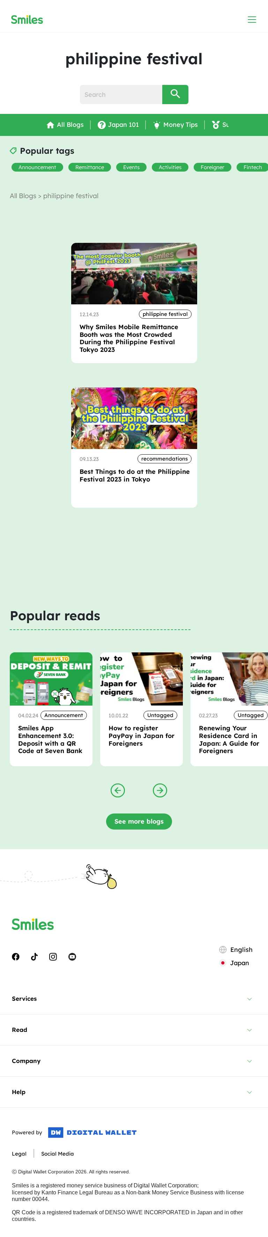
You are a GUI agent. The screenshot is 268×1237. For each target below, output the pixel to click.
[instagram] (53, 956)
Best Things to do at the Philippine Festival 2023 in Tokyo (135, 475)
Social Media (57, 1153)
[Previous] (118, 790)
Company (26, 1060)
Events (131, 167)
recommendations (164, 458)
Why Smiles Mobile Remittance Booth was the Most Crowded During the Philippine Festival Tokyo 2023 (129, 338)
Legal (19, 1153)
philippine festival (165, 314)
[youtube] (72, 956)
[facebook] (16, 956)
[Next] (160, 790)
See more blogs (139, 821)
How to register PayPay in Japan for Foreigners (141, 735)
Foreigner (212, 167)
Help (18, 1091)
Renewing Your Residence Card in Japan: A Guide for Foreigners (229, 739)
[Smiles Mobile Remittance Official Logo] (27, 20)
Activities (170, 167)
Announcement (37, 167)
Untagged (160, 715)
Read (19, 1029)
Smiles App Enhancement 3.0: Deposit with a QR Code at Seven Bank (50, 739)
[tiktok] (34, 956)
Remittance (89, 167)
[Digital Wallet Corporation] (92, 1132)
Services (24, 998)
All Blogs (24, 195)
